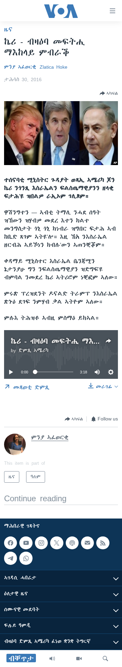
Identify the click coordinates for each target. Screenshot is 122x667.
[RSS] (102, 542)
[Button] (109, 93)
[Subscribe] (87, 542)
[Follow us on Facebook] (10, 542)
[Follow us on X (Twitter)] (56, 542)
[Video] (79, 658)
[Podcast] (72, 542)
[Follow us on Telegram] (10, 558)
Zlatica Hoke (53, 67)
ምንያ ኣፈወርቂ (20, 67)
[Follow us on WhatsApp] (25, 558)
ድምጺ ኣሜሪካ (33, 350)
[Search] (105, 658)
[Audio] (52, 658)
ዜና (8, 29)
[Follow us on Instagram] (41, 542)
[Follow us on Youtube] (25, 542)
